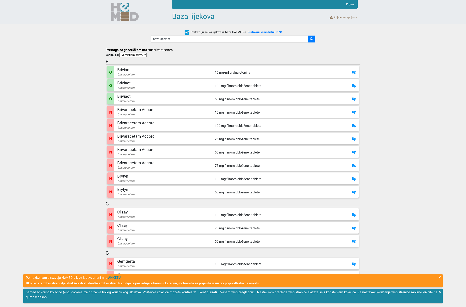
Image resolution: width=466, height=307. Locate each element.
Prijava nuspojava (345, 17)
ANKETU (114, 277)
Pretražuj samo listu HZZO (265, 32)
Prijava (350, 4)
